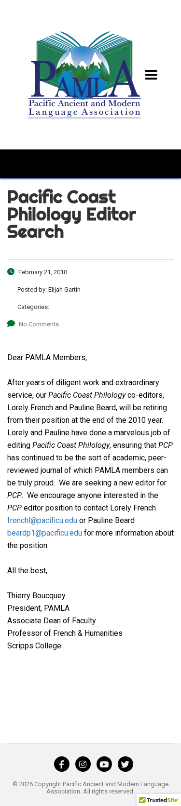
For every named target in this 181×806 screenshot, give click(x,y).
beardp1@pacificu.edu (44, 532)
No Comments (39, 324)
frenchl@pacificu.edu (42, 520)
